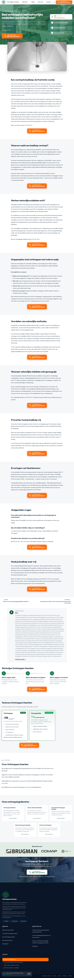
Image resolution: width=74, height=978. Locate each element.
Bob (5, 30)
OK (29, 973)
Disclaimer (65, 975)
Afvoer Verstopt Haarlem (8, 930)
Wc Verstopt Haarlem (7, 940)
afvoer (35, 156)
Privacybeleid (9, 974)
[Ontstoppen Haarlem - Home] (3, 2)
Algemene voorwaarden (47, 975)
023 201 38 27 (28, 125)
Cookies (59, 975)
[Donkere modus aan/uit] (54, 2)
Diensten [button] (24, 2)
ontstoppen (26, 117)
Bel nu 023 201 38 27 (10, 959)
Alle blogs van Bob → (20, 659)
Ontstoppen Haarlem (13, 2)
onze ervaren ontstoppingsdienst (51, 119)
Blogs (33, 2)
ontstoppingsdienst (22, 477)
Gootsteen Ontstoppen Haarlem (9, 933)
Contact (48, 2)
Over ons (40, 2)
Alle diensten (5, 944)
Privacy (54, 975)
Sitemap (70, 975)
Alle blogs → (35, 946)
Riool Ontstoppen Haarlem (8, 937)
